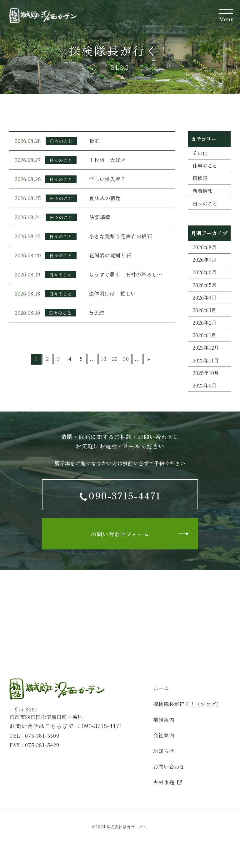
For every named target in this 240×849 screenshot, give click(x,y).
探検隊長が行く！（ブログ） (187, 704)
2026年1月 (204, 335)
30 (126, 358)
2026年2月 (204, 322)
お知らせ (163, 751)
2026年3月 (204, 310)
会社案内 (163, 735)
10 (104, 358)
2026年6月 (204, 272)
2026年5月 (204, 285)
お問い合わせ (169, 766)
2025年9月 (204, 385)
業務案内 (163, 719)
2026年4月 (204, 297)
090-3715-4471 (102, 726)
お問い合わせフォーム (120, 534)
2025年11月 (205, 360)
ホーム (161, 688)
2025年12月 (205, 347)
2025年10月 (205, 372)
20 (115, 358)
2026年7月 (204, 259)
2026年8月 (204, 247)
